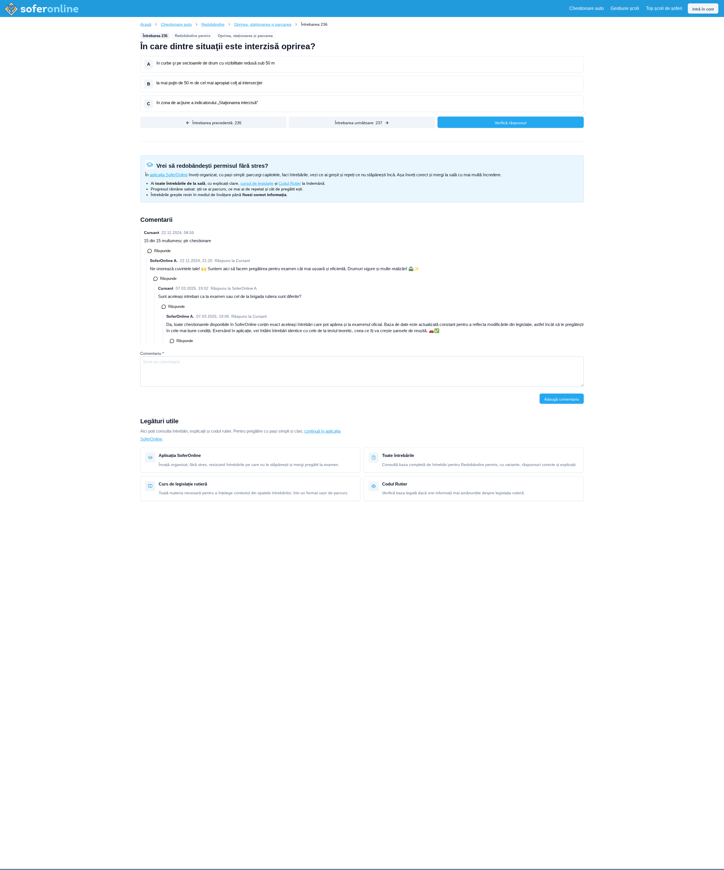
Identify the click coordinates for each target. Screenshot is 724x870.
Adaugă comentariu (561, 399)
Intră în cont (703, 9)
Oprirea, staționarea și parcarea (262, 24)
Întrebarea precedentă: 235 (217, 123)
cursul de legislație (256, 183)
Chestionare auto (176, 24)
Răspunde (162, 251)
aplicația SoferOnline (169, 174)
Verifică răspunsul (510, 123)
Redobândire (213, 24)
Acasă (145, 24)
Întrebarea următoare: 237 (358, 123)
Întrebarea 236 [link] (314, 24)
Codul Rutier (290, 183)
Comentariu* (152, 353)
